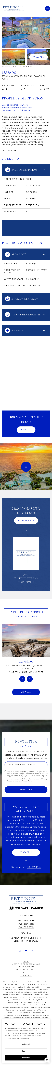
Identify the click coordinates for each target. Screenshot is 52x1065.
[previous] (22, 679)
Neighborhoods (26, 970)
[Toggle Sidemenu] (47, 8)
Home (26, 961)
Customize (26, 1051)
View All (38, 57)
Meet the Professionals (26, 964)
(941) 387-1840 (27, 582)
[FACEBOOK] (32, 950)
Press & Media (26, 967)
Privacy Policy (27, 781)
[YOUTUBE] (26, 950)
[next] (30, 679)
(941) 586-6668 (26, 927)
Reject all (26, 1044)
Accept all (26, 1058)
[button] (26, 852)
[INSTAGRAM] (19, 950)
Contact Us (26, 975)
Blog (26, 972)
